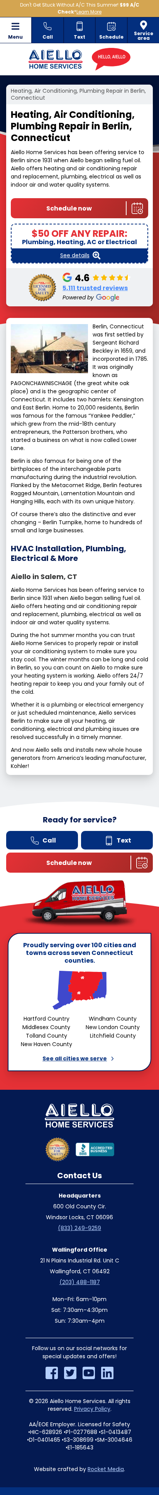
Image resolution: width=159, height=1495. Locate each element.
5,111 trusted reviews (95, 288)
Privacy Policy (92, 1409)
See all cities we (74, 1058)
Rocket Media (106, 1469)
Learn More (88, 11)
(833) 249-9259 (79, 1228)
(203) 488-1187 (79, 1282)
